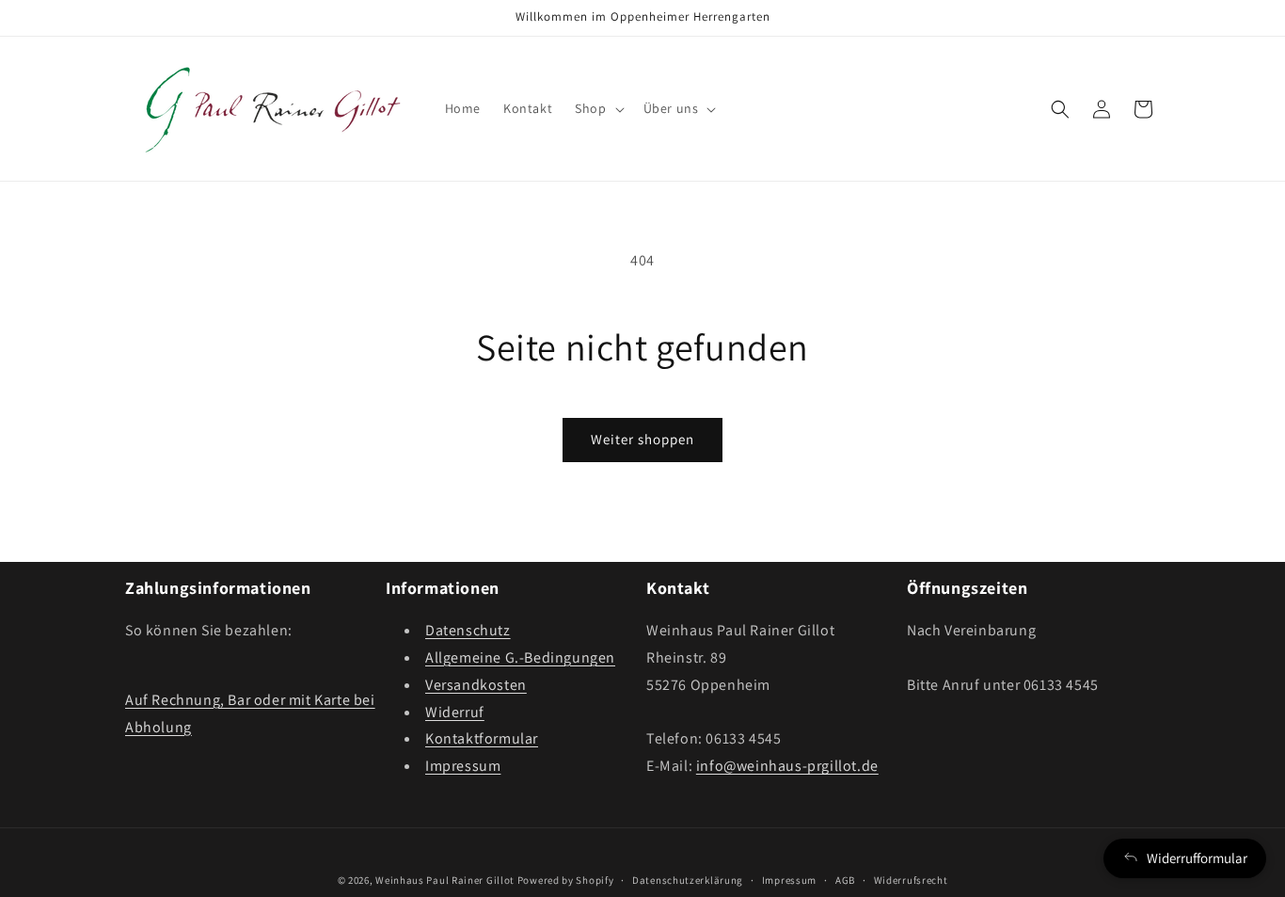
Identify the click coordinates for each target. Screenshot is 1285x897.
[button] (597, 108)
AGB (845, 880)
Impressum (462, 766)
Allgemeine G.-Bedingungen (520, 657)
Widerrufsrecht (911, 880)
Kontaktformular (481, 738)
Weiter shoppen (642, 439)
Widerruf (454, 712)
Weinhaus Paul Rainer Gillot (445, 880)
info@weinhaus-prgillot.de (787, 766)
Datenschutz (468, 630)
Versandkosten (476, 685)
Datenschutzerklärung (687, 880)
